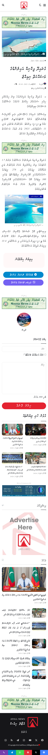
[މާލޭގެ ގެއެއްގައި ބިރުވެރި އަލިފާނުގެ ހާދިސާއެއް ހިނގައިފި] (35, 430)
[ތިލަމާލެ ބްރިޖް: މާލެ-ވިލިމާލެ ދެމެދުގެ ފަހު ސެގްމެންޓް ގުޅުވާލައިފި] (39, 661)
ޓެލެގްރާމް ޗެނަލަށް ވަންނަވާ (21, 275)
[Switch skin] (40, 6)
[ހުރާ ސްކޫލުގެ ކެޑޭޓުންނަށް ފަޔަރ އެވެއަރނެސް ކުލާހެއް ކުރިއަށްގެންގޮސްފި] (35, 458)
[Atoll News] (24, 5)
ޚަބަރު (32, 61)
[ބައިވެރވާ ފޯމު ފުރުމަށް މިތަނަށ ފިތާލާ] (24, 148)
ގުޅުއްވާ (24, 732)
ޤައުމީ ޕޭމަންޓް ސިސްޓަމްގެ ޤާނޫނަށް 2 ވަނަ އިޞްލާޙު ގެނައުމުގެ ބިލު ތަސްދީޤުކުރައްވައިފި (16, 645)
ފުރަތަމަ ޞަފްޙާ (39, 61)
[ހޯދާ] (3, 6)
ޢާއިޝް (41, 84)
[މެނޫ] (45, 6)
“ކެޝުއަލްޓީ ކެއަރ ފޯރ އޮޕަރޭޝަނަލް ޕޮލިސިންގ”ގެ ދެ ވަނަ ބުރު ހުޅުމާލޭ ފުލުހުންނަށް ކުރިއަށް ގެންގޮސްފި (14, 470)
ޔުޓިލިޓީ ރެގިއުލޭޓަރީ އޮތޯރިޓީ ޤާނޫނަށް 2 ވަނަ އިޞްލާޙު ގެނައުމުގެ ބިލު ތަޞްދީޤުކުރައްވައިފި (13, 441)
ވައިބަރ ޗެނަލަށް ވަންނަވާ (21, 283)
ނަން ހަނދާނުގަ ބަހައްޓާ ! (34, 355)
